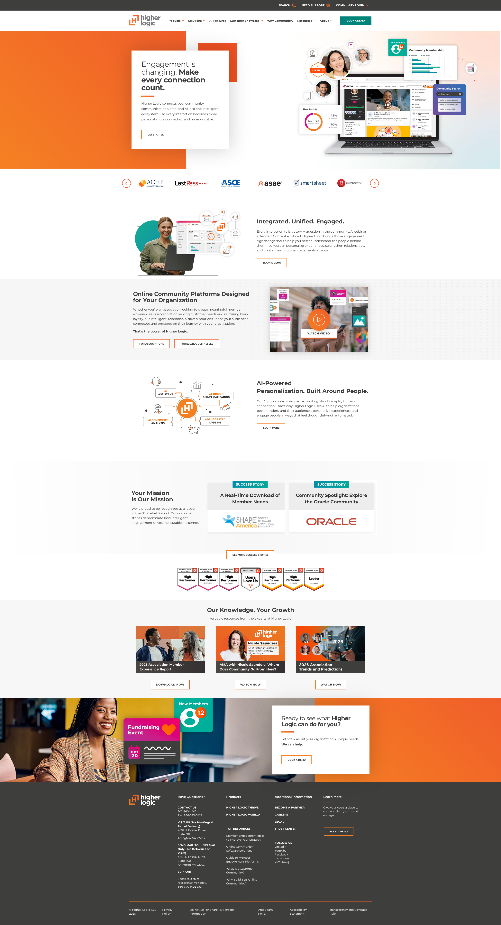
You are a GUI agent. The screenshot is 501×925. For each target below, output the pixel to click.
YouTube (280, 850)
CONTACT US (187, 807)
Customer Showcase (244, 21)
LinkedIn (280, 846)
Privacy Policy (167, 911)
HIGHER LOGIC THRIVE (242, 807)
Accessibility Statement (298, 911)
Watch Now (250, 684)
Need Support (313, 5)
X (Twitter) (282, 862)
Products (174, 21)
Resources (304, 21)
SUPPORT (185, 872)
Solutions (195, 21)
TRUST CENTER (285, 828)
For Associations (151, 343)
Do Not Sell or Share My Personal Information (212, 911)
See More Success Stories (250, 554)
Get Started (156, 134)
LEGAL (279, 821)
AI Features (217, 21)
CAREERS (281, 814)
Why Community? (280, 21)
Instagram (282, 858)
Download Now (170, 684)
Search (284, 5)
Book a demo (297, 759)
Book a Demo (356, 20)
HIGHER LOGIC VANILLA (243, 814)
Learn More (271, 427)
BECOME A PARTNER (290, 807)
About (324, 21)
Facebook (281, 854)
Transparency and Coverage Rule (348, 911)
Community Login (350, 5)
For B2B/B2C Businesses (196, 343)
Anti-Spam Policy (265, 911)
